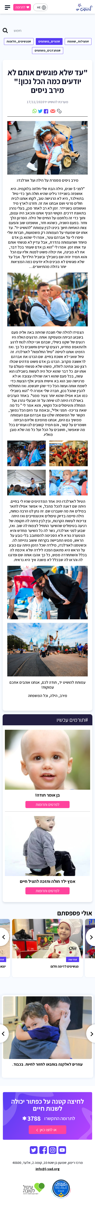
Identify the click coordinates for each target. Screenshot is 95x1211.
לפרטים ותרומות (47, 804)
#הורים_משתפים (49, 41)
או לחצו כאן (48, 1129)
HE (39, 7)
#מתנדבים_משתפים (48, 50)
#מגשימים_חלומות (19, 41)
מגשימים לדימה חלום (65, 966)
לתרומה (20, 7)
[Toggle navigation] (8, 8)
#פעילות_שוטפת (78, 41)
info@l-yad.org (48, 1169)
